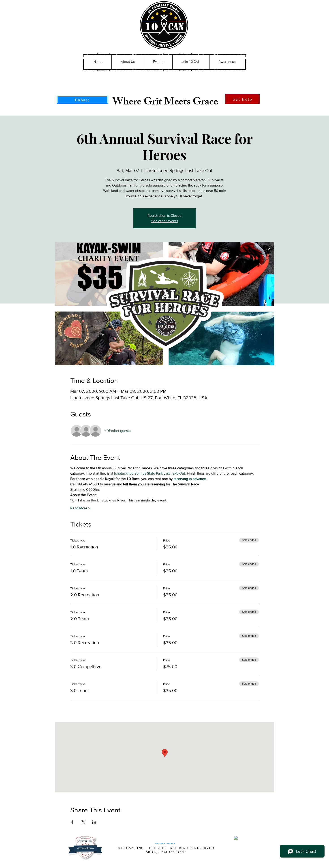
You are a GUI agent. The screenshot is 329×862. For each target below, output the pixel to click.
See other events (164, 221)
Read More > (80, 508)
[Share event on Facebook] (72, 822)
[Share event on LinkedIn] (94, 822)
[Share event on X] (83, 822)
